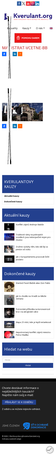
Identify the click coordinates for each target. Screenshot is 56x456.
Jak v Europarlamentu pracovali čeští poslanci (32, 258)
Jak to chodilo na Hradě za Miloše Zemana (31, 297)
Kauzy (25, 28)
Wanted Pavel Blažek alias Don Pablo (33, 283)
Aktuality (12, 28)
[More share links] (20, 54)
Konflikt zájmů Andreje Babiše (30, 224)
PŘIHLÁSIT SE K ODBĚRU (19, 402)
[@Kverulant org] (4, 54)
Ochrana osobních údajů (11, 439)
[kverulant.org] (28, 16)
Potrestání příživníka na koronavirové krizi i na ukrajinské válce (33, 310)
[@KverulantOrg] (9, 54)
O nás (39, 28)
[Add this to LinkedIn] (15, 54)
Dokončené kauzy (13, 201)
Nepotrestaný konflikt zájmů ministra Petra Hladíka (33, 333)
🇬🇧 (51, 28)
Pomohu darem (28, 38)
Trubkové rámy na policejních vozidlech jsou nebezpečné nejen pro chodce (33, 237)
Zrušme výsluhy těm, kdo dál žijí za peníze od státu (32, 248)
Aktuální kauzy (11, 196)
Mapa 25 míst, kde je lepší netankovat (33, 322)
